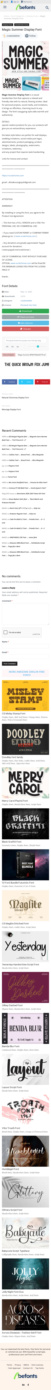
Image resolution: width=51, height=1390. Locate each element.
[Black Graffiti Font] (25, 823)
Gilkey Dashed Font (12, 1005)
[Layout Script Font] (25, 1069)
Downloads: (10, 296)
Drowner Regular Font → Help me (23, 514)
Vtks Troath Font (11, 1128)
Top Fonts (39, 1368)
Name (5, 641)
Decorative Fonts (9, 845)
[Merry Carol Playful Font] (25, 782)
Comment (7, 601)
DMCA (26, 1365)
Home (6, 16)
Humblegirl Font (10, 1169)
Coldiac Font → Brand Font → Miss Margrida (26, 454)
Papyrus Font (13, 466)
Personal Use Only (28, 305)
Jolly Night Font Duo (13, 1291)
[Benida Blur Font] (25, 1028)
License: (7, 305)
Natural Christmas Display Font (15, 397)
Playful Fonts (34, 845)
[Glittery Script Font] (25, 1192)
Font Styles (18, 760)
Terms (9, 1365)
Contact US (28, 1368)
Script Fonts (36, 804)
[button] (47, 8)
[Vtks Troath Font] (25, 1110)
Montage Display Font (11, 409)
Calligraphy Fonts (9, 1254)
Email (5, 652)
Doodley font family (12, 757)
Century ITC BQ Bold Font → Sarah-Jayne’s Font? (27, 488)
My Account (28, 2)
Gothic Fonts (29, 760)
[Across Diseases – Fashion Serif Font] (25, 1314)
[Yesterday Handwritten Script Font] (25, 946)
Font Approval (14, 1368)
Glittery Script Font (12, 1210)
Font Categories (18, 16)
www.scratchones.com (25, 236)
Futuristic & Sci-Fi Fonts (25, 886)
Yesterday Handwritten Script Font (20, 964)
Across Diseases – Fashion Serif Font (21, 1332)
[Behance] (23, 1385)
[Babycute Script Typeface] (25, 1232)
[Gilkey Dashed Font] (25, 987)
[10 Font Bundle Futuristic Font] (25, 864)
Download (27, 311)
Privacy (18, 1365)
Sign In (4, 2)
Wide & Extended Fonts (17, 720)
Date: (6, 292)
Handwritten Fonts (21, 25)
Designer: (8, 300)
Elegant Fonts (7, 1009)
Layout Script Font (12, 1087)
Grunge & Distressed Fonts (36, 1131)
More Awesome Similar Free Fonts (27, 673)
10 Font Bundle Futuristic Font (18, 882)
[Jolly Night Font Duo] (25, 1273)
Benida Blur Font (10, 1046)
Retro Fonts (34, 1050)
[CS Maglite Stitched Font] (25, 905)
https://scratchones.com (13, 175)
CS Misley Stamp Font (13, 713)
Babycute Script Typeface (15, 1251)
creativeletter (26, 300)
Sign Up (15, 2)
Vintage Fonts (34, 717)
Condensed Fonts (9, 1050)
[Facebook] (28, 1385)
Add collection (26, 323)
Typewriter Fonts (23, 763)
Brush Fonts (7, 1131)
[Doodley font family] (25, 739)
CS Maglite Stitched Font (15, 923)
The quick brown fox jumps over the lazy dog (27, 364)
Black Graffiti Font (11, 841)
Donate (27, 328)
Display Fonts (32, 16)
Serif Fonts (40, 760)
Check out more (27, 317)
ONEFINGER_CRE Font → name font (23, 537)
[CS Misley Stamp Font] (25, 695)
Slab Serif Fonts (20, 717)
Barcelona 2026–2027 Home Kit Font (31, 493)
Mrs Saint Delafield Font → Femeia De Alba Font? (28, 482)
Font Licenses (37, 1365)
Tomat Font (12, 477)
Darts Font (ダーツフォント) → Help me (25, 508)
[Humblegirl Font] (25, 1151)
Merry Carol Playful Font (15, 800)
